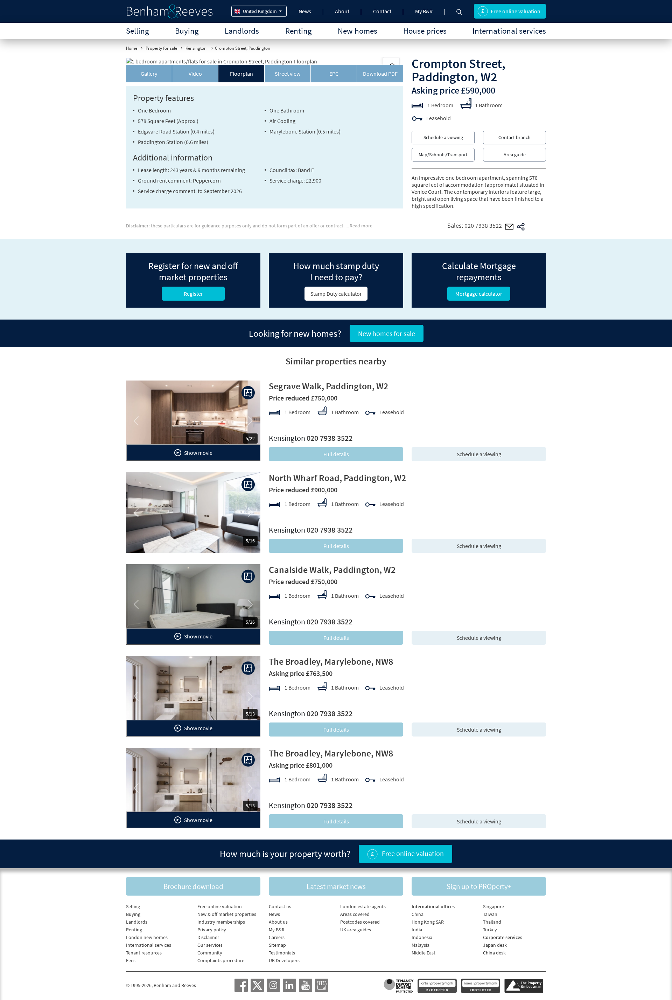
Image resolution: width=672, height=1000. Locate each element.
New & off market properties (226, 914)
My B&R (424, 11)
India (417, 929)
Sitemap (277, 945)
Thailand (492, 922)
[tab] (149, 73)
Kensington (197, 48)
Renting (298, 31)
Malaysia (420, 945)
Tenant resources (144, 953)
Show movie (197, 452)
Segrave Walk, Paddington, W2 (328, 386)
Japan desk (495, 945)
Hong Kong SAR (428, 922)
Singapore (493, 906)
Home (131, 48)
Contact (382, 11)
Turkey (490, 929)
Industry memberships (221, 922)
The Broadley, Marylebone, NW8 (331, 661)
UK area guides (355, 929)
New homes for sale (386, 333)
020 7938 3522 (483, 225)
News (305, 11)
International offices (433, 906)
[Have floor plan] (248, 393)
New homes (357, 31)
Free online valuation (515, 11)
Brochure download (193, 886)
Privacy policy (211, 929)
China (418, 914)
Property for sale (161, 48)
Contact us (280, 906)
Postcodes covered (360, 922)
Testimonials (282, 953)
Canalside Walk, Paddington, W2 (332, 569)
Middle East (423, 953)
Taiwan (490, 914)
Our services (210, 945)
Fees (130, 960)
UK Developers (284, 960)
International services (509, 31)
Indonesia (422, 937)
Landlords (242, 31)
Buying (187, 31)
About (342, 11)
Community (209, 953)
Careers (277, 937)
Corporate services (502, 937)
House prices (425, 31)
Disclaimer (208, 937)
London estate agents (363, 906)
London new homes (147, 937)
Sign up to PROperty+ (479, 886)
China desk (494, 953)
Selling (137, 31)
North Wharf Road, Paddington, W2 (337, 478)
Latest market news (336, 886)
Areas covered (355, 914)
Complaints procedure (220, 960)
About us (278, 922)
